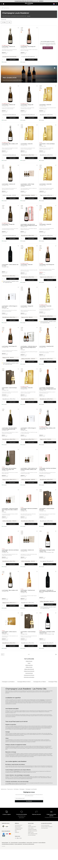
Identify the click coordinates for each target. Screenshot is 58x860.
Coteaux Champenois (47, 552)
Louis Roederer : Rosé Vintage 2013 (9, 346)
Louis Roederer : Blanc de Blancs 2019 (10, 143)
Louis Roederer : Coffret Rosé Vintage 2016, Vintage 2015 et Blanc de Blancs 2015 (10, 509)
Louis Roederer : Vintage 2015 (27, 306)
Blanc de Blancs (16, 771)
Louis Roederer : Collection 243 (8, 184)
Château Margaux (29, 661)
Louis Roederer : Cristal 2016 (26, 387)
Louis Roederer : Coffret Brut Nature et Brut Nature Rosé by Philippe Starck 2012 (29, 347)
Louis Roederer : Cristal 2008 (45, 184)
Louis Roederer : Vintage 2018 (27, 104)
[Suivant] (55, 654)
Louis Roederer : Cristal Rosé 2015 (46, 346)
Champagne (4, 47)
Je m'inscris (29, 801)
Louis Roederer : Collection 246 (8, 104)
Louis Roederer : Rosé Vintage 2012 (46, 264)
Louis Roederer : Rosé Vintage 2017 (28, 46)
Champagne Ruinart (29, 673)
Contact (29, 825)
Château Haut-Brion (29, 665)
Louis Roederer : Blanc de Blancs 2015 (10, 590)
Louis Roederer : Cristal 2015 (26, 264)
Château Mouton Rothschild (29, 671)
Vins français (16, 789)
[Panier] (56, 4)
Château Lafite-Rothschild (29, 669)
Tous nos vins (10, 789)
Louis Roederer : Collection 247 (8, 46)
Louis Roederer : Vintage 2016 (8, 224)
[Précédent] (2, 654)
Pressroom (17, 832)
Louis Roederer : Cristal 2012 (45, 104)
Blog (16, 830)
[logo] (29, 3)
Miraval (29, 663)
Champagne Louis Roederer (29, 677)
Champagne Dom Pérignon (29, 675)
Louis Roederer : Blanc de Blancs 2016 (47, 428)
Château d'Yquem (29, 667)
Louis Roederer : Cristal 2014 (27, 143)
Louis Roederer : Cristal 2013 (45, 224)
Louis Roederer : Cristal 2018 (45, 306)
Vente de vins (3, 789)
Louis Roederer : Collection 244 (27, 550)
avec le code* (26, 1)
